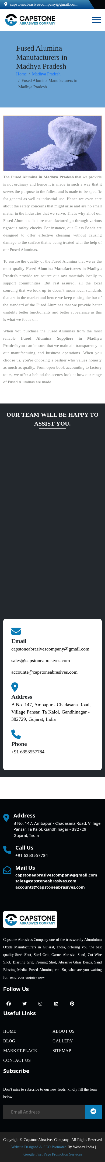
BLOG (9, 1041)
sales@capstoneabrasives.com (40, 660)
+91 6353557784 (27, 751)
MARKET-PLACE (20, 1050)
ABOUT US (63, 1031)
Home (21, 74)
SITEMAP (61, 1050)
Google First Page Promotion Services (52, 1154)
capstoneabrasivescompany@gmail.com (44, 4)
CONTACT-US (17, 1060)
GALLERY (62, 1041)
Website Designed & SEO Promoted (38, 1147)
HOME (9, 1031)
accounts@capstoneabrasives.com (44, 672)
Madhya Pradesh (46, 74)
